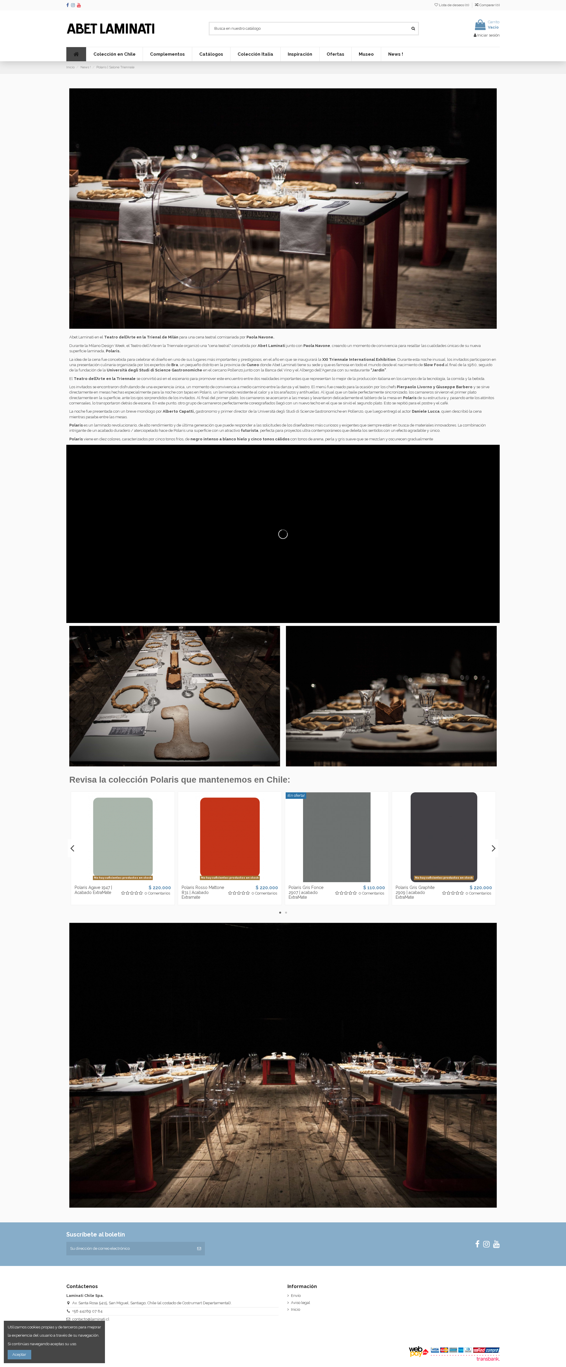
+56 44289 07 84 (87, 1311)
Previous (72, 848)
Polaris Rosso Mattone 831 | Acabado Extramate (203, 892)
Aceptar (19, 1354)
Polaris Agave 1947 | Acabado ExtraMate (93, 890)
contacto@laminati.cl (90, 1319)
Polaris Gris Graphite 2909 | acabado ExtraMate (415, 892)
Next (493, 848)
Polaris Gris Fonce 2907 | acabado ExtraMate (306, 892)
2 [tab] (286, 912)
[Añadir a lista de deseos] (115, 880)
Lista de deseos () (454, 5)
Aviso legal (300, 1302)
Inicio (295, 1309)
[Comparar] (122, 880)
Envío (296, 1295)
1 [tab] (280, 912)
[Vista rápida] (130, 880)
